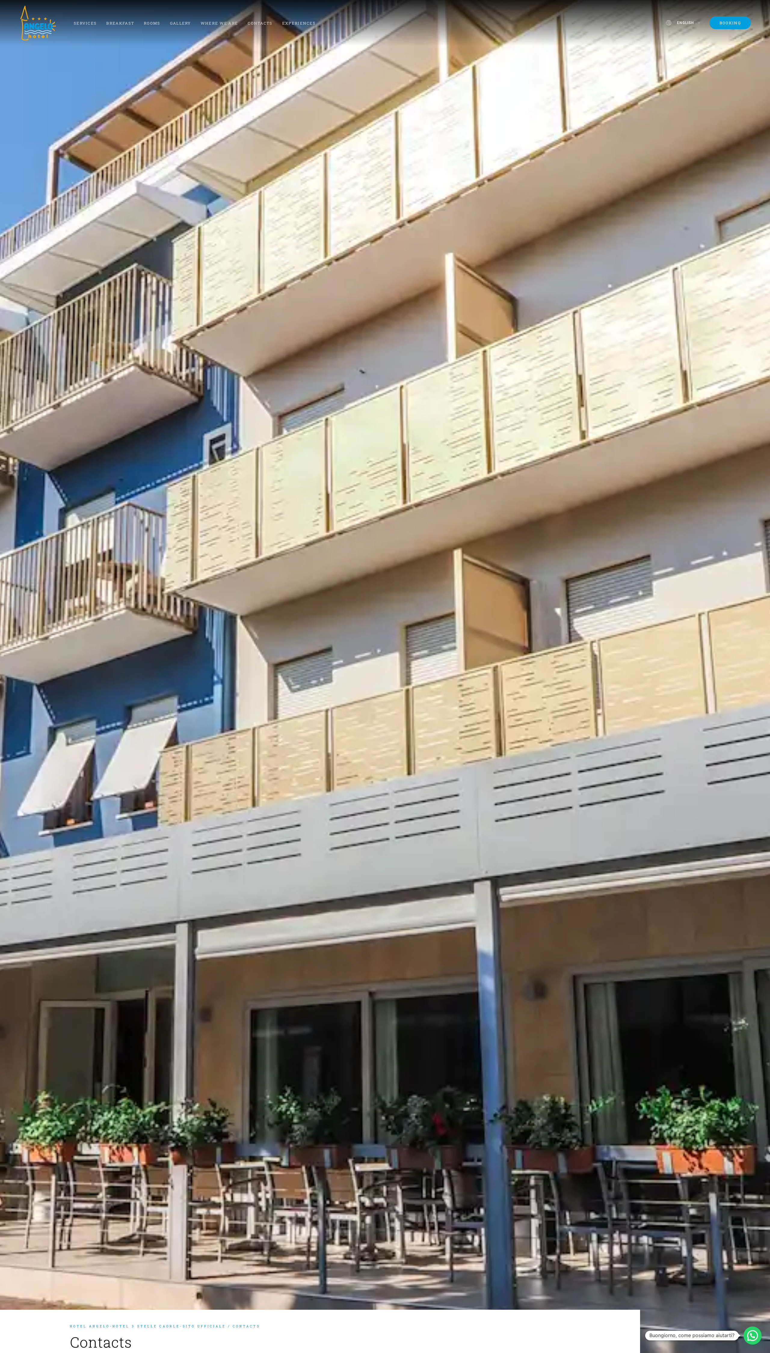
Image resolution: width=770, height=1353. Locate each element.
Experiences (299, 23)
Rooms (152, 23)
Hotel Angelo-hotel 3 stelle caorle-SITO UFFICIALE (148, 1326)
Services (85, 23)
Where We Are (219, 23)
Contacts (260, 23)
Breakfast (120, 23)
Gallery (180, 23)
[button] (753, 1336)
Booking (730, 23)
